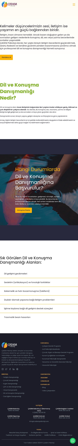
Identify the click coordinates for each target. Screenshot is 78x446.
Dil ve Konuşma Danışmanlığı (13, 393)
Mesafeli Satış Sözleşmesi (18, 433)
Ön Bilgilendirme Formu (39, 433)
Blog (44, 387)
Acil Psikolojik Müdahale (51, 349)
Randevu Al (6, 57)
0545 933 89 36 (39, 418)
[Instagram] (3, 369)
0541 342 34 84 (13, 418)
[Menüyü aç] (74, 4)
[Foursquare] (17, 369)
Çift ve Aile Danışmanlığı (12, 387)
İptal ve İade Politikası (59, 433)
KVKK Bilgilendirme (65, 435)
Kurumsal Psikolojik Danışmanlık (54, 359)
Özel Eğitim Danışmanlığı (12, 396)
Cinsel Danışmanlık (10, 390)
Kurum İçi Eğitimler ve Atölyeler (53, 356)
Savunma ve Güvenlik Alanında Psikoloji (56, 362)
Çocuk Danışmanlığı (10, 380)
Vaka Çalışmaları (48, 391)
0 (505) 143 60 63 (39, 413)
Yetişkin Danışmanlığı (11, 377)
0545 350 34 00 (64, 411)
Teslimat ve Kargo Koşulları (16, 435)
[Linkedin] (14, 369)
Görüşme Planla (23, 210)
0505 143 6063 (13, 411)
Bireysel (5, 374)
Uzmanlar (45, 381)
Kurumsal (45, 343)
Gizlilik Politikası (50, 435)
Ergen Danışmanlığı (10, 384)
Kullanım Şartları (35, 435)
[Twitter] (6, 369)
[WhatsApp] (73, 441)
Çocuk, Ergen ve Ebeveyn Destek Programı (57, 352)
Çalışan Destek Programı (51, 346)
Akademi (44, 378)
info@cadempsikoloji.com (39, 421)
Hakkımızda (45, 374)
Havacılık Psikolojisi (49, 365)
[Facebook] (10, 369)
